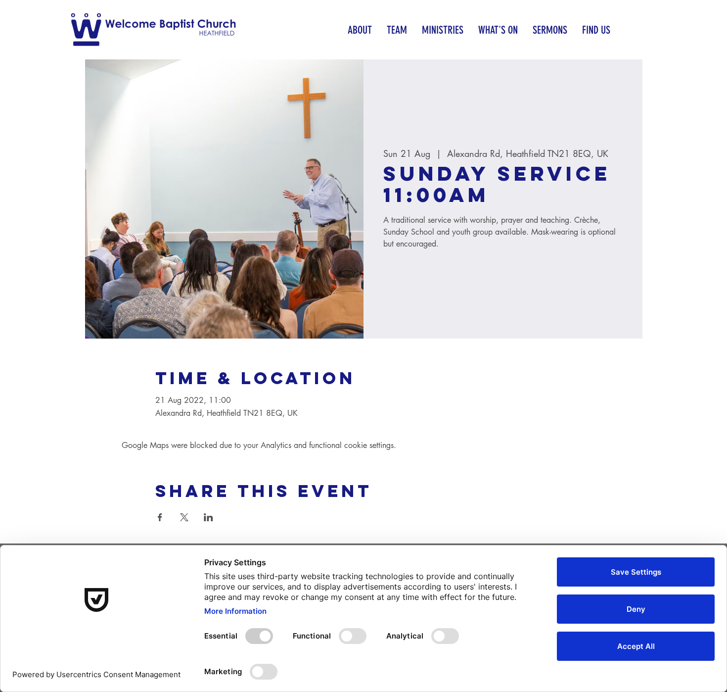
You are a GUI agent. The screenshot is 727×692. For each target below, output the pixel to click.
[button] (359, 30)
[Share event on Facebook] (160, 517)
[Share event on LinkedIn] (208, 517)
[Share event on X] (184, 517)
